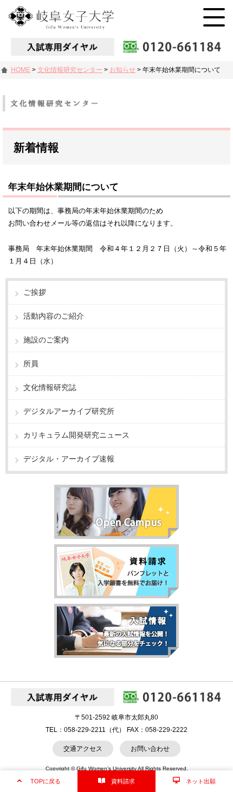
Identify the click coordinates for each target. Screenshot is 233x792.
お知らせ (122, 70)
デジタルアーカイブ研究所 (68, 411)
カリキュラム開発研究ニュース (76, 435)
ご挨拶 (34, 292)
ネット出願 (201, 781)
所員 (30, 363)
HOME (20, 70)
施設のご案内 (46, 339)
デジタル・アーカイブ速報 (68, 458)
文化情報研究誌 (49, 387)
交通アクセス (82, 749)
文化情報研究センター (69, 70)
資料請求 (123, 781)
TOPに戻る (45, 781)
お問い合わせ (150, 749)
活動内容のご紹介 (53, 316)
